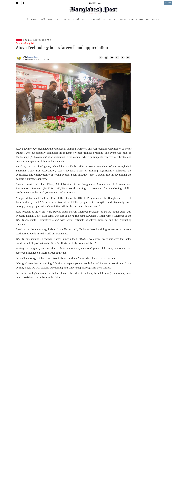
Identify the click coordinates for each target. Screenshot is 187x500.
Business (51, 19)
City (104, 19)
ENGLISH (92, 3)
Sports (59, 19)
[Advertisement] (93, 32)
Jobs (147, 19)
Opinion (67, 19)
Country (112, 19)
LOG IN (168, 3)
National (34, 19)
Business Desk (32, 57)
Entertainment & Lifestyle (91, 19)
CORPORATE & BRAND (42, 40)
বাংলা (99, 3)
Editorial (76, 19)
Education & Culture (136, 19)
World (42, 19)
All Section (122, 19)
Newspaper (156, 19)
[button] (17, 3)
